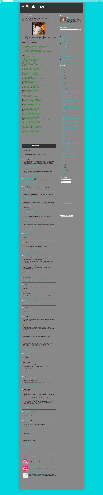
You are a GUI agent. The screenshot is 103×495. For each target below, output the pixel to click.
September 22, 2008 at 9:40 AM (29, 197)
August (64, 160)
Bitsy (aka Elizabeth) (27, 411)
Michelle (24, 334)
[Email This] (32, 145)
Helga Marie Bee (26, 420)
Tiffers (24, 316)
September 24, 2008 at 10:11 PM (29, 372)
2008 (63, 83)
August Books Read (66, 148)
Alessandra (25, 432)
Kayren (24, 242)
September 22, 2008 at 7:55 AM (29, 166)
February (64, 170)
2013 (63, 75)
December (65, 85)
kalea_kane (25, 341)
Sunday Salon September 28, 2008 (69, 95)
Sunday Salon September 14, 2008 (69, 120)
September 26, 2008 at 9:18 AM (29, 407)
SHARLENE (25, 255)
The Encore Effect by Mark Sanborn (69, 104)
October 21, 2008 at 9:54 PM (28, 442)
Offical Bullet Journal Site (66, 60)
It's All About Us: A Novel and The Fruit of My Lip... (71, 108)
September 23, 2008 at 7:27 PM (29, 338)
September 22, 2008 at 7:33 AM (29, 156)
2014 (63, 73)
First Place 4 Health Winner (67, 98)
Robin (24, 201)
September (65, 89)
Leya (24, 307)
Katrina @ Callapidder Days (28, 178)
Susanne (25, 193)
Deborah (25, 170)
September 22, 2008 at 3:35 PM (29, 229)
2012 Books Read (64, 37)
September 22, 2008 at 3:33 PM (29, 219)
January (64, 172)
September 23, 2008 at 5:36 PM (29, 331)
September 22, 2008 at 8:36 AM (29, 174)
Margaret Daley (26, 233)
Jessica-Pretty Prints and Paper (67, 56)
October (64, 88)
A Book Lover (34, 6)
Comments (64, 181)
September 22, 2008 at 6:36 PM (29, 273)
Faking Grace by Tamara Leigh (68, 103)
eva (24, 376)
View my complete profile (65, 24)
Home (39, 446)
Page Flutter (63, 62)
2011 (63, 78)
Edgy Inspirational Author (28, 438)
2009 (63, 82)
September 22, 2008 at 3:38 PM (29, 238)
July (63, 162)
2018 (63, 67)
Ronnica (24, 223)
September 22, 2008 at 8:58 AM (29, 182)
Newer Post (24, 446)
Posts (63, 179)
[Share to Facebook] (36, 145)
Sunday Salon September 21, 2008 (69, 106)
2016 (63, 70)
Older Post (54, 446)
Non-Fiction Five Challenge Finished (69, 128)
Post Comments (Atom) (31, 448)
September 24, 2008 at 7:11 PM (29, 358)
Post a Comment (26, 444)
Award (63, 137)
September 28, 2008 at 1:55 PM (29, 416)
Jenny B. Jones (26, 353)
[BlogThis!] (34, 145)
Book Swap (64, 134)
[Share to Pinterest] (38, 145)
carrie (24, 186)
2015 (63, 72)
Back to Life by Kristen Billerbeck (68, 156)
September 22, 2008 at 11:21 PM (29, 289)
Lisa (24, 284)
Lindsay (24, 215)
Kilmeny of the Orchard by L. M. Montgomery (70, 141)
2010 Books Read (64, 40)
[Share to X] (35, 145)
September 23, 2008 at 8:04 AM (29, 303)
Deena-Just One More (65, 55)
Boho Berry (63, 53)
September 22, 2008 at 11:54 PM (29, 296)
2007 (63, 174)
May (63, 165)
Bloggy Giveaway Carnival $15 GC (35, 459)
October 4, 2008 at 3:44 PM (28, 428)
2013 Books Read (64, 36)
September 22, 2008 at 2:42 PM (29, 211)
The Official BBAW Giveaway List (68, 125)
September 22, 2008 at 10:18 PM (29, 280)
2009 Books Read (64, 42)
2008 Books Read (64, 43)
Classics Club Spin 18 (27, 452)
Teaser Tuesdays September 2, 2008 (69, 150)
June (64, 164)
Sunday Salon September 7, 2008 (68, 132)
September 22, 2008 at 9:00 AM (29, 189)
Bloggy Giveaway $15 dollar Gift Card (36, 466)
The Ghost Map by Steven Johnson (69, 135)
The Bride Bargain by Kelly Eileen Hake (69, 111)
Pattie (24, 152)
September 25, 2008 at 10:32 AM (29, 385)
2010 (63, 80)
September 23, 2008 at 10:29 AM (29, 312)
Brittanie (69, 17)
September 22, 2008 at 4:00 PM (29, 251)
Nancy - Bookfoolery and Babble (67, 59)
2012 (63, 77)
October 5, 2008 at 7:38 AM (28, 435)
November (65, 86)
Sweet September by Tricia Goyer (68, 109)
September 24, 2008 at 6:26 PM (29, 349)
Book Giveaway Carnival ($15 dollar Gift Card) (37, 473)
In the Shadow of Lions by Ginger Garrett (70, 126)
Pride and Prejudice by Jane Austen (69, 152)
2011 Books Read (64, 39)
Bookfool (25, 159)
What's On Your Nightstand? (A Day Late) (70, 97)
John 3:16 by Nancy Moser (67, 94)
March (64, 169)
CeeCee (24, 300)
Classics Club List (64, 48)
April (63, 167)
